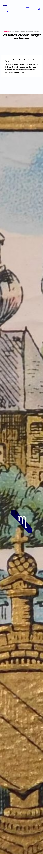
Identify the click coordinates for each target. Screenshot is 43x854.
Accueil (7, 31)
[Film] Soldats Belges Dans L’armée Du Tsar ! (20, 61)
